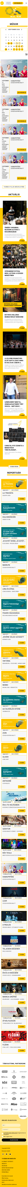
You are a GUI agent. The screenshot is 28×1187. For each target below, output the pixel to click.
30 (11, 49)
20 (22, 43)
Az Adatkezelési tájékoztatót (10, 1133)
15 (8, 43)
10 (14, 40)
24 (14, 46)
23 (11, 46)
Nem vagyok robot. (8, 1136)
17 (14, 43)
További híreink (14, 466)
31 (6, 37)
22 (8, 46)
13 (22, 40)
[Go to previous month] (6, 29)
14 (6, 43)
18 (16, 43)
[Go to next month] (22, 29)
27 (22, 46)
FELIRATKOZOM (14, 1140)
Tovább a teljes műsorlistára (14, 187)
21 (6, 46)
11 (16, 40)
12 (19, 40)
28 (6, 49)
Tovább (22, 499)
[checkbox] (2, 1133)
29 (8, 49)
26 (19, 46)
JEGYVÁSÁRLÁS (18, 3)
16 (11, 43)
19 (19, 43)
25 (16, 46)
